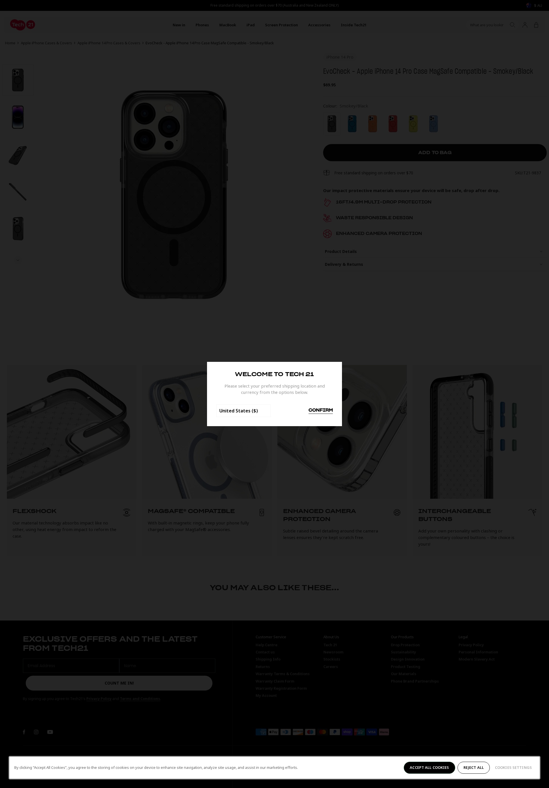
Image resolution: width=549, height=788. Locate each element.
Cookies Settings (513, 767)
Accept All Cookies (429, 767)
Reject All (474, 767)
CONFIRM (321, 410)
